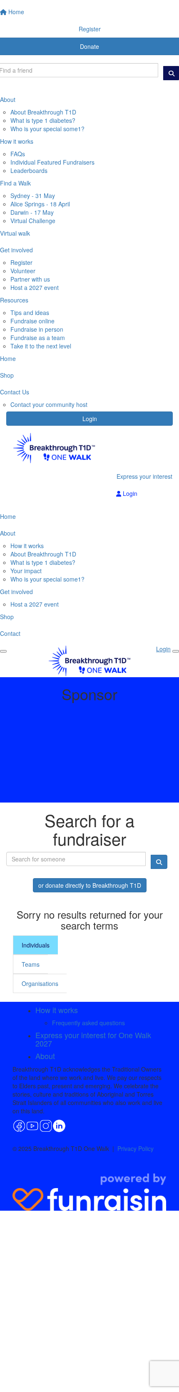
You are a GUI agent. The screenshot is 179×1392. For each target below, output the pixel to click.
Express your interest (144, 476)
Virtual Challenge (32, 220)
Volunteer (22, 271)
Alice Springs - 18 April (40, 204)
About (45, 1055)
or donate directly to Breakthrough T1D (89, 885)
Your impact (26, 570)
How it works (27, 545)
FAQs (17, 154)
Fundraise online (32, 321)
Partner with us (30, 279)
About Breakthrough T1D (43, 112)
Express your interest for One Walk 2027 (93, 1039)
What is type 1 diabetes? (42, 120)
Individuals (36, 945)
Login (89, 418)
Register (21, 262)
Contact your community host (48, 404)
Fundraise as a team (37, 337)
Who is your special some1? (47, 128)
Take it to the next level (40, 346)
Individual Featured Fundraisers (52, 162)
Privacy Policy (135, 1148)
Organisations (40, 983)
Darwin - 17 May (32, 212)
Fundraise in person (36, 329)
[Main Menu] (3, 651)
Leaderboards (28, 170)
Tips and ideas (29, 312)
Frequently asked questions (88, 1023)
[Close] (175, 651)
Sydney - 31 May (32, 195)
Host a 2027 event (34, 287)
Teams (31, 964)
